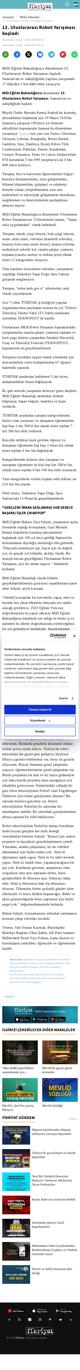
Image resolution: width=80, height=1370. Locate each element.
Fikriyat (19, 1353)
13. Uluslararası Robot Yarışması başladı (28, 21)
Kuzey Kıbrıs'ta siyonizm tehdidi (53, 1215)
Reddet (40, 731)
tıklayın (36, 997)
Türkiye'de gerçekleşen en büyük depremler (54, 1171)
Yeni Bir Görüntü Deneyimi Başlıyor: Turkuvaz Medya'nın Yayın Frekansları (52, 1196)
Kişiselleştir (38, 720)
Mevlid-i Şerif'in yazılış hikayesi (17, 1123)
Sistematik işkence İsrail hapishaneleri (48, 1240)
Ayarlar (63, 698)
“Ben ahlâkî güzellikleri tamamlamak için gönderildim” (18, 1086)
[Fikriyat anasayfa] (23, 1027)
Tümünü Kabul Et (40, 709)
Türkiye (25, 133)
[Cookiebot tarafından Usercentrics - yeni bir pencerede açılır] (50, 636)
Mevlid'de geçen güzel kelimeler (57, 1086)
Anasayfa (8, 17)
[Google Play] (40, 1034)
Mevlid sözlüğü (52, 1121)
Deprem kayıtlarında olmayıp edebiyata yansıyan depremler (52, 1147)
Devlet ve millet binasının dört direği (52, 1287)
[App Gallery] (58, 1034)
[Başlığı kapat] (74, 636)
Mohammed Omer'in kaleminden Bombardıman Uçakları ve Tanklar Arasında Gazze (54, 1266)
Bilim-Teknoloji (30, 17)
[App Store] (22, 1034)
